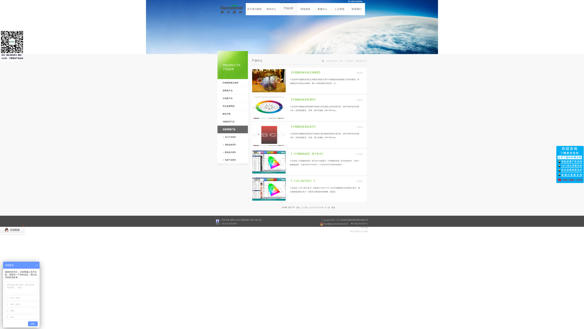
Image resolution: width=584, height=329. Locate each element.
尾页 (333, 207)
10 (322, 208)
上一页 (304, 207)
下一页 (327, 207)
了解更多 (359, 73)
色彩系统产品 (361, 61)
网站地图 (364, 227)
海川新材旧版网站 (355, 1)
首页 (341, 61)
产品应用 (349, 61)
